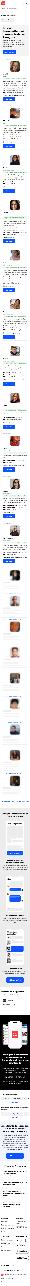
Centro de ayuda (6, 1250)
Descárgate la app (7, 1240)
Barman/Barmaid (7, 20)
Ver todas (15, 1102)
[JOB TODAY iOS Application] (9, 1077)
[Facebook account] (8, 1270)
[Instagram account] (5, 1270)
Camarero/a (6, 1114)
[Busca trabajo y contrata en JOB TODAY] (3, 3)
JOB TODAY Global (21, 1227)
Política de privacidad (7, 1278)
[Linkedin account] (17, 1270)
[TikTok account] (2, 1270)
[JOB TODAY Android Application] (20, 1077)
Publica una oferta (9, 52)
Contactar (9, 99)
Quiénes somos (6, 1243)
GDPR (18, 1280)
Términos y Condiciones (7, 1280)
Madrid (7, 1098)
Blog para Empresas (7, 1228)
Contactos (4, 1247)
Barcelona (17, 1098)
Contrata (4, 1221)
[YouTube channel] (11, 1270)
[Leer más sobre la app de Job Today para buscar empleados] (15, 1082)
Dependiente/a (17, 1114)
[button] (15, 80)
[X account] (15, 1270)
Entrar (25, 3)
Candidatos (5, 1232)
